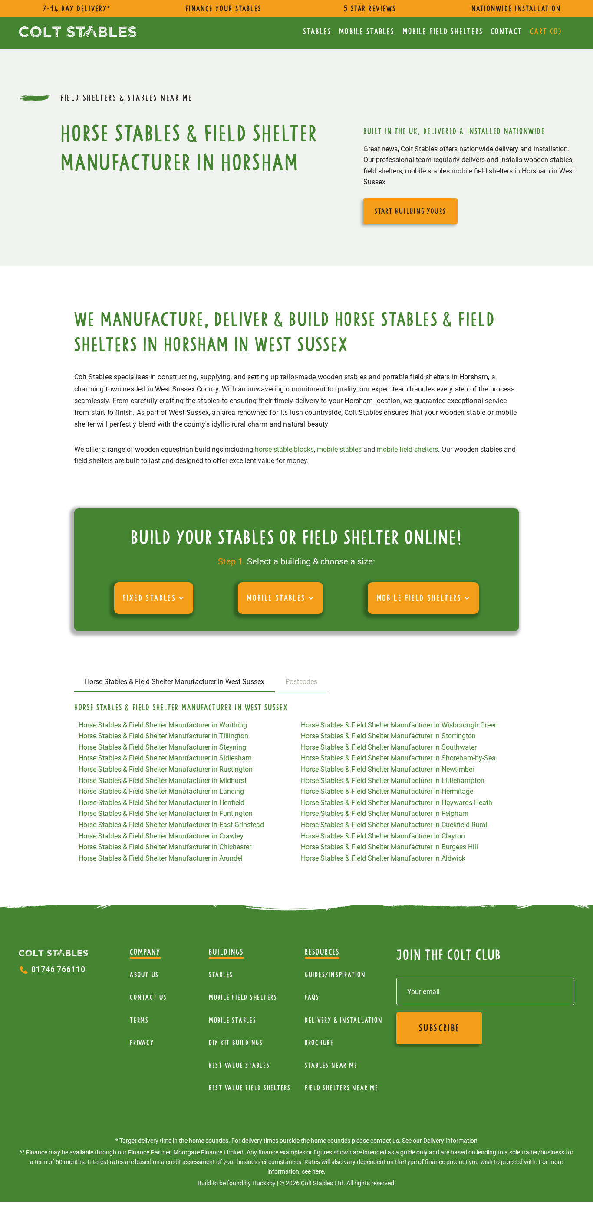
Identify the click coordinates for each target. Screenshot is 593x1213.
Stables (317, 31)
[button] (154, 598)
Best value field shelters (250, 1088)
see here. (314, 1171)
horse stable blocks (284, 449)
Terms (139, 1020)
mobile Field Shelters (442, 31)
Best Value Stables (239, 1065)
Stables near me (331, 1065)
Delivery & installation (343, 1020)
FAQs (312, 997)
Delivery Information (450, 1140)
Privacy (142, 1043)
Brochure (319, 1043)
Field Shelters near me (342, 1088)
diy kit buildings (236, 1043)
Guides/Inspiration (335, 975)
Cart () (546, 31)
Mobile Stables (367, 31)
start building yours (410, 211)
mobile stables (339, 449)
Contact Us (148, 997)
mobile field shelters (407, 449)
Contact (506, 31)
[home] (78, 31)
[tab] (174, 682)
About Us (144, 975)
